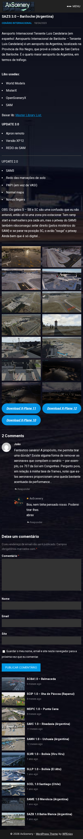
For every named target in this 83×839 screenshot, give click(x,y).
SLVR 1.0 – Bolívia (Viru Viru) (45, 754)
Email (5, 616)
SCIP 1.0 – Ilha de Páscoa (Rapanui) (51, 694)
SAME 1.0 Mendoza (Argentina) (47, 799)
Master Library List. (28, 115)
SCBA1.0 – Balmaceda (41, 679)
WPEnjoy (67, 833)
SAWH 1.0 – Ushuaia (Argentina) (48, 739)
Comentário (10, 555)
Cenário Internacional (17, 23)
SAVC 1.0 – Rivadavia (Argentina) (48, 724)
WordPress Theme (47, 833)
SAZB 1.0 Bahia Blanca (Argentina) (49, 814)
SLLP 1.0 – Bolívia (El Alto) (44, 769)
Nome (5, 598)
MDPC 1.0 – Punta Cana (42, 709)
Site (4, 633)
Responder (24, 489)
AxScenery (36, 498)
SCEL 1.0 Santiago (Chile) (44, 784)
